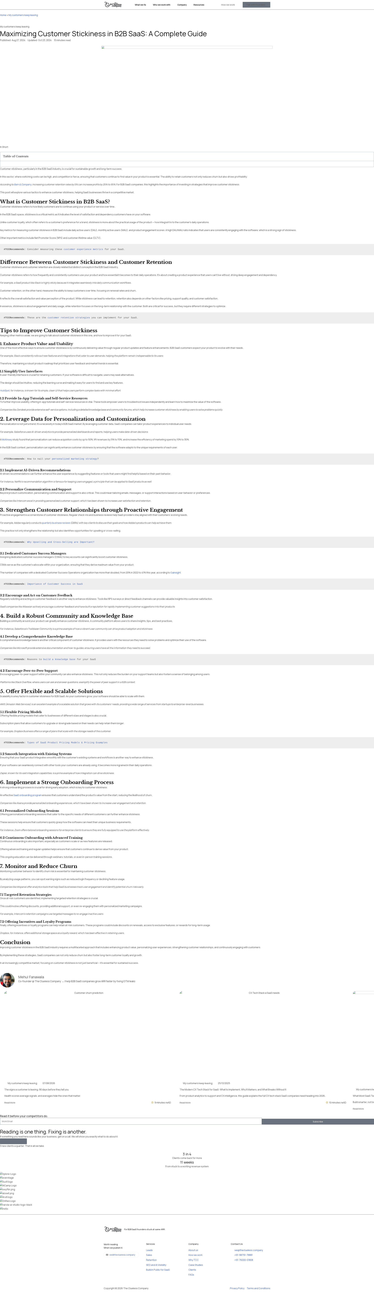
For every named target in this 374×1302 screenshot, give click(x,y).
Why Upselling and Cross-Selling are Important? (60, 542)
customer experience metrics (83, 249)
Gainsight (175, 572)
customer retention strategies (69, 317)
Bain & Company (22, 184)
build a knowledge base (59, 659)
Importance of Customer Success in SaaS (55, 584)
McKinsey (7, 439)
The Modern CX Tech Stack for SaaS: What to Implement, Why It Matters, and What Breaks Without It (233, 1089)
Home (3, 15)
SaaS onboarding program (27, 795)
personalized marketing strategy (74, 459)
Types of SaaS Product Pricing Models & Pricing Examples (67, 742)
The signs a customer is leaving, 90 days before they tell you (36, 1089)
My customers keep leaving (23, 15)
